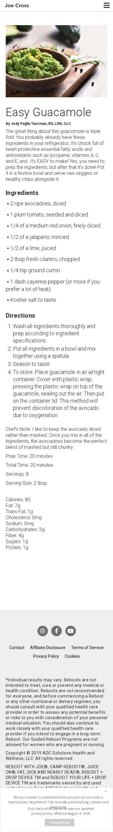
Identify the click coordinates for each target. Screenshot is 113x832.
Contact (16, 647)
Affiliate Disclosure (47, 647)
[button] (58, 802)
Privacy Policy (46, 656)
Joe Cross (17, 5)
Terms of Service (87, 647)
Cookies (72, 656)
